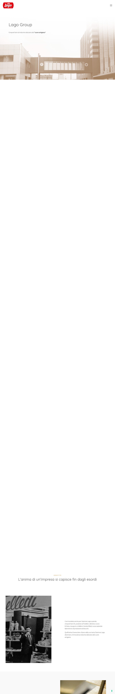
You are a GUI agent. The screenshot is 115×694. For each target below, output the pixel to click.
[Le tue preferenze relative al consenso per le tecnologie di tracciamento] (112, 691)
